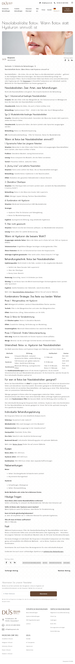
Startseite (8, 66)
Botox (45, 562)
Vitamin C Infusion (7, 653)
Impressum (29, 646)
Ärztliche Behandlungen (18, 10)
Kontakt (49, 9)
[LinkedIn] (72, 60)
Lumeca (28, 623)
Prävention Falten (55, 562)
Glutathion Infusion (7, 638)
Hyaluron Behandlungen (33, 616)
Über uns (37, 10)
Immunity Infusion (7, 646)
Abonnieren (43, 594)
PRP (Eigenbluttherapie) (33, 620)
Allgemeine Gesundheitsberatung (59, 612)
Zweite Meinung (55, 631)
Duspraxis (26, 81)
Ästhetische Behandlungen (6, 10)
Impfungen (53, 620)
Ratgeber (67, 562)
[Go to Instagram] (72, 3)
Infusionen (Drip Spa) (29, 10)
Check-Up (53, 616)
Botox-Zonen (17, 444)
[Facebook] (65, 60)
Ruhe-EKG (53, 623)
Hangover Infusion (7, 642)
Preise (43, 9)
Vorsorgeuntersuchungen (57, 627)
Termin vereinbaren (67, 9)
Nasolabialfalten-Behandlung (23, 292)
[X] (69, 60)
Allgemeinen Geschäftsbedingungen (41, 599)
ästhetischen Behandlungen (53, 551)
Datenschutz (29, 650)
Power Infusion (6, 650)
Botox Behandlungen (32, 612)
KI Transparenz (30, 642)
